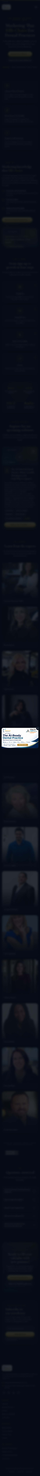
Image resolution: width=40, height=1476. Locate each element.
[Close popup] (38, 728)
